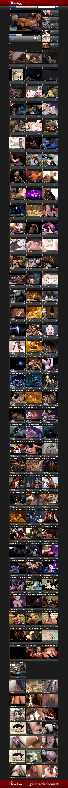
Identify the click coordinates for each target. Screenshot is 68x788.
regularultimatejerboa (14, 201)
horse (32, 218)
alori (12, 609)
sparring (14, 269)
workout (32, 439)
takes (47, 490)
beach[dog (14, 456)
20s (11, 252)
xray (44, 286)
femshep (47, 235)
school (30, 269)
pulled (46, 575)
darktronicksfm (32, 405)
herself (33, 303)
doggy (46, 609)
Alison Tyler (52, 36)
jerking (16, 235)
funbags (14, 609)
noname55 (16, 609)
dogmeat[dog (31, 541)
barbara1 (45, 201)
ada (31, 235)
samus (28, 303)
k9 (13, 677)
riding (14, 473)
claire (28, 371)
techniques (32, 269)
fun (47, 320)
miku (46, 643)
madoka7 (47, 286)
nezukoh (16, 354)
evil (30, 235)
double (46, 320)
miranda (12, 490)
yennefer (28, 354)
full (45, 286)
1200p (14, 354)
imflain (13, 592)
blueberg (16, 303)
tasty (45, 592)
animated (13, 218)
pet (14, 490)
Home (13, 6)
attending (49, 269)
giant (49, 371)
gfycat (12, 439)
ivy (12, 39)
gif (14, 439)
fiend (13, 405)
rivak (16, 320)
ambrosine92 (49, 575)
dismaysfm (49, 354)
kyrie (12, 388)
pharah (28, 439)
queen (15, 660)
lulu (31, 218)
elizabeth (28, 643)
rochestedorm (30, 337)
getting (46, 218)
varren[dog (16, 490)
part (14, 388)
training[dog (15, 677)
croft (45, 490)
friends (31, 660)
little (44, 592)
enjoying (31, 303)
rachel (47, 269)
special (29, 201)
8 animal (15, 3)
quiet (44, 507)
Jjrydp (52, 10)
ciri (11, 405)
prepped (47, 371)
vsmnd (31, 473)
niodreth (15, 405)
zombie (16, 371)
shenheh (17, 252)
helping (46, 405)
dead (48, 541)
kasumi (45, 269)
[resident (32, 558)
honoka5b (45, 626)
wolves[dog (32, 286)
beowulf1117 (16, 422)
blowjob (45, 337)
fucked (46, 303)
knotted (13, 286)
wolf (28, 269)
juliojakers (17, 269)
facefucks (15, 507)
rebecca (48, 405)
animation (14, 252)
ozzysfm (29, 456)
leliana (28, 490)
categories (20, 6)
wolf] (17, 456)
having (30, 490)
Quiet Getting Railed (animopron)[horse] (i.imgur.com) (53, 18)
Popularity (26, 6)
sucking (33, 507)
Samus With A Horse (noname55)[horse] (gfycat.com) (54, 44)
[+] (38, 40)
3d (11, 218)
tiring (29, 286)
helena (12, 473)
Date (33, 6)
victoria (12, 320)
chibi (44, 643)
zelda (44, 303)
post (30, 439)
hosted (50, 626)
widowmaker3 (46, 439)
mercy (44, 456)
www (32, 456)
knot (31, 524)
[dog (33, 337)
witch (12, 558)
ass (48, 456)
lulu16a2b (29, 388)
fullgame (12, 660)
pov (27, 507)
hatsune (48, 643)
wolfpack (14, 303)
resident (28, 235)
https (30, 456)
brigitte (12, 269)
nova (44, 388)
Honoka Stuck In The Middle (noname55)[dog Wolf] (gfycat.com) (55, 31)
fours (48, 303)
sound (16, 218)
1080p (47, 201)
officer (12, 677)
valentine (13, 235)
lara (28, 286)
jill (44, 405)
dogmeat (12, 507)
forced (47, 473)
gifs (13, 439)
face (48, 218)
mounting (45, 354)
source (15, 592)
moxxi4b (12, 626)
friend (14, 320)
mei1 (29, 252)
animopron (48, 507)
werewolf (48, 422)
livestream (28, 218)
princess (17, 660)
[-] (40, 40)
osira (30, 422)
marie (44, 218)
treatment (31, 201)
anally (44, 371)
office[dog (15, 541)
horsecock (30, 507)
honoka (48, 660)
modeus (47, 337)
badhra (45, 473)
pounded (32, 320)
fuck (13, 388)
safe (17, 507)
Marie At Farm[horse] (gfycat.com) (54, 24)
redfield (30, 371)
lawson (47, 558)
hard (17, 575)
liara (28, 524)
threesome (49, 609)
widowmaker (45, 422)
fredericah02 (48, 252)
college (45, 235)
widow (46, 388)
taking (46, 507)
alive (46, 660)
